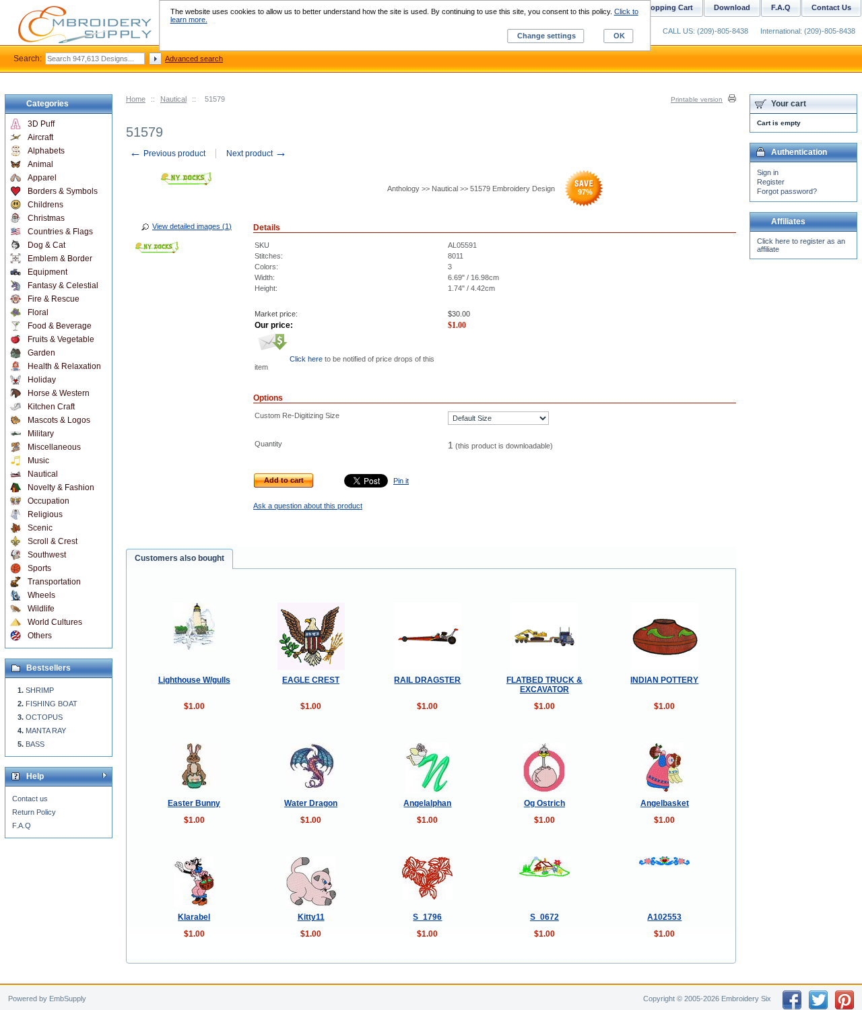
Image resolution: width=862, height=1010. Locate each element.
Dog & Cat (46, 245)
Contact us (30, 799)
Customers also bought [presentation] (179, 558)
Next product (256, 153)
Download (732, 7)
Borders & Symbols (63, 191)
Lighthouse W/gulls (194, 680)
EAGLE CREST (310, 680)
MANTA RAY (46, 731)
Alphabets (46, 151)
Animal (40, 164)
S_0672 (544, 917)
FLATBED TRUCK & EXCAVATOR (544, 684)
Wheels (41, 595)
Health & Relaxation (64, 366)
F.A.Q (21, 825)
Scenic (40, 528)
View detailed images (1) (192, 226)
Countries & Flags (60, 231)
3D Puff (41, 124)
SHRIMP (40, 690)
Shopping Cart (667, 7)
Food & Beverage (60, 326)
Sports (39, 568)
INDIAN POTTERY (664, 680)
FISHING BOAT (51, 704)
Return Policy (34, 812)
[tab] (179, 559)
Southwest (47, 555)
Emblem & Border (60, 258)
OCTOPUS (44, 717)
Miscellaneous (54, 447)
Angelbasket (664, 803)
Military (41, 433)
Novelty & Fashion (61, 487)
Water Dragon (310, 803)
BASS (35, 744)
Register (771, 182)
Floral (38, 312)
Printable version (697, 99)
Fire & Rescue (53, 299)
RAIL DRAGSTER (427, 680)
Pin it (401, 481)
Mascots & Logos (59, 420)
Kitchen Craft (51, 406)
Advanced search (194, 59)
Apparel (42, 177)
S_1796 (427, 917)
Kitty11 (311, 917)
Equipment (47, 272)
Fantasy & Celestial (63, 285)
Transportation (54, 581)
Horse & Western (59, 393)
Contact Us (831, 7)
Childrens (45, 204)
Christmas (46, 218)
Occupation (48, 501)
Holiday (42, 379)
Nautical (173, 99)
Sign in (767, 172)
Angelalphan (427, 803)
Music (38, 460)
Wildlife (41, 608)
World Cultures (55, 622)
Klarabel (194, 917)
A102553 (664, 917)
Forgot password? (787, 191)
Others (40, 635)
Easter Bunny (194, 803)
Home (135, 99)
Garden (41, 353)
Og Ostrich (544, 803)
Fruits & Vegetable (61, 339)
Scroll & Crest (52, 541)
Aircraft (40, 137)
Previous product (167, 153)
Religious (45, 514)
